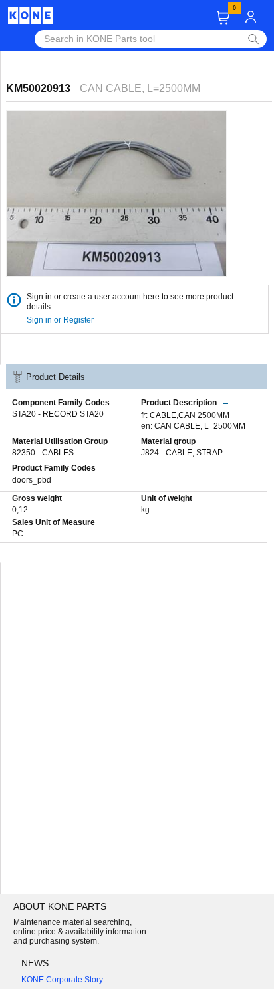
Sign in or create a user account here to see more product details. (130, 301)
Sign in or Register (61, 320)
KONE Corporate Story (62, 979)
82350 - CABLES (43, 452)
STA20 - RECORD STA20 (58, 414)
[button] (223, 18)
